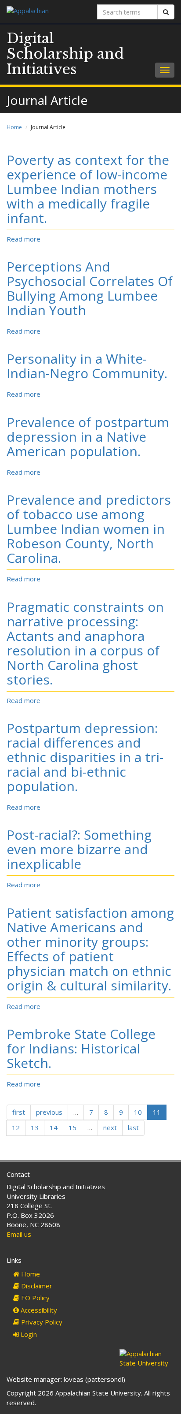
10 (138, 1112)
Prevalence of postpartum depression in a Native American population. (88, 436)
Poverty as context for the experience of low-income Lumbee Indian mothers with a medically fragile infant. (88, 189)
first (18, 1112)
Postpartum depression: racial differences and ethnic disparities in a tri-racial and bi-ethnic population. (85, 757)
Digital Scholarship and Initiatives (65, 54)
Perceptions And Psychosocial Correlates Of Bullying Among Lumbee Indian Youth (90, 288)
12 (16, 1127)
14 (54, 1127)
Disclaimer (35, 1285)
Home (14, 127)
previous (49, 1112)
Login (28, 1334)
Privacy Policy (40, 1321)
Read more (23, 238)
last (133, 1127)
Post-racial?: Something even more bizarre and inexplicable (79, 849)
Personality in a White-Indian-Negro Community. (87, 366)
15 (72, 1127)
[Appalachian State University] (45, 11)
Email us (19, 1234)
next (110, 1127)
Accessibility (38, 1310)
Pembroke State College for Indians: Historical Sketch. (81, 1048)
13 (35, 1127)
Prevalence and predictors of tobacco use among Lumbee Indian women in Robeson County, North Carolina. (89, 529)
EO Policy (34, 1297)
